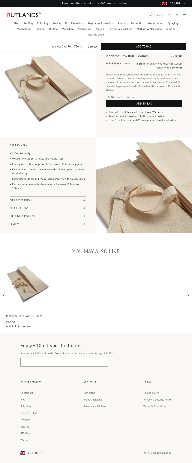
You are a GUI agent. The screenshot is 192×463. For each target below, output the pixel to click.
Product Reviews (92, 399)
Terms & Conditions (154, 406)
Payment (25, 420)
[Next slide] (188, 296)
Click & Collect (28, 413)
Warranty (25, 440)
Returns (24, 426)
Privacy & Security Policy (157, 399)
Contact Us (26, 392)
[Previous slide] (3, 296)
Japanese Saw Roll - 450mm (24, 316)
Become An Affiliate (94, 406)
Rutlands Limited (156, 452)
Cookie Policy (151, 392)
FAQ (22, 399)
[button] (156, 15)
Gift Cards (26, 433)
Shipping (25, 406)
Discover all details (119, 97)
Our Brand (89, 392)
